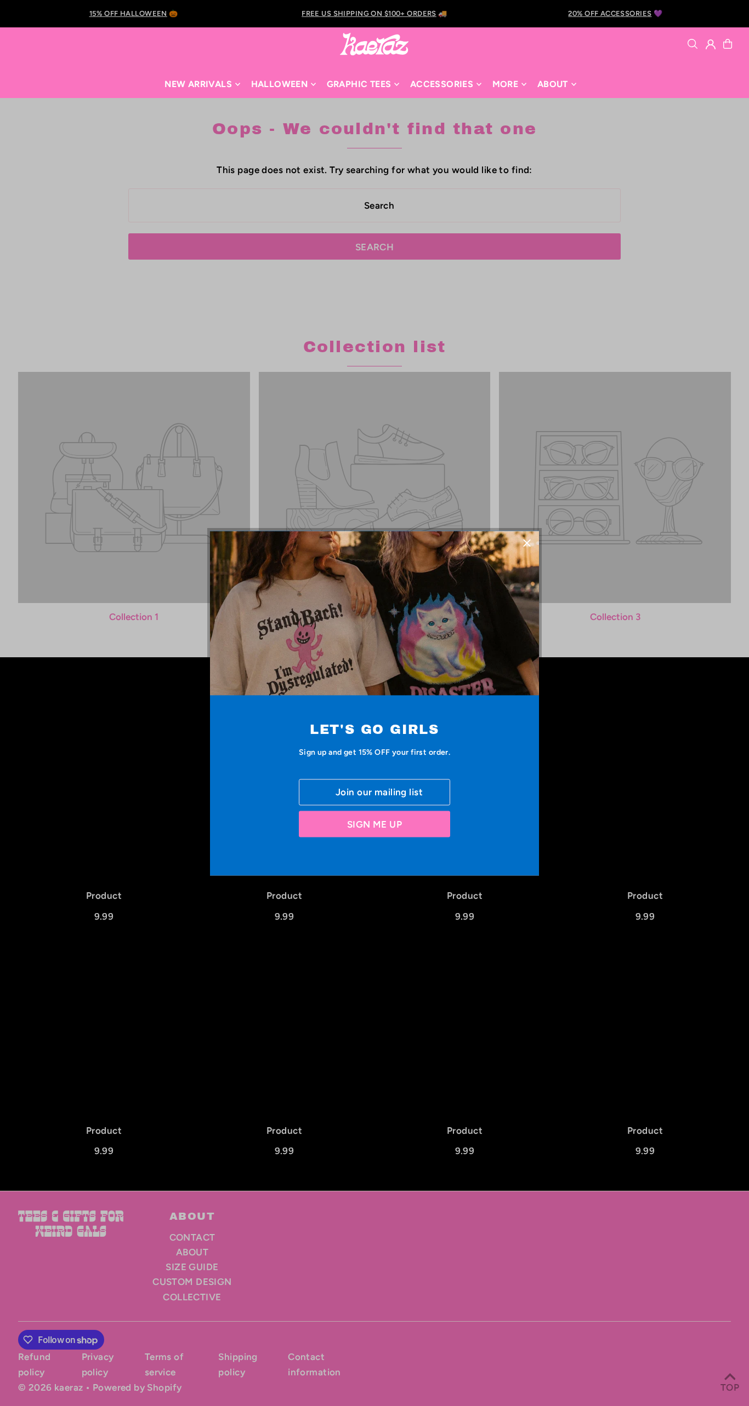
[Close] (526, 543)
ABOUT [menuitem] (552, 84)
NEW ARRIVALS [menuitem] (198, 84)
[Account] (711, 44)
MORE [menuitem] (505, 84)
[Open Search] (692, 44)
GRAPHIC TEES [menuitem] (359, 84)
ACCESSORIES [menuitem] (441, 84)
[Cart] (727, 44)
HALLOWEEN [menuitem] (279, 84)
